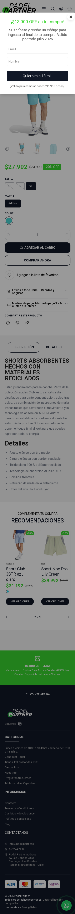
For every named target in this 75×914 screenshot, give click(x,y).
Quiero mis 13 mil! (37, 76)
